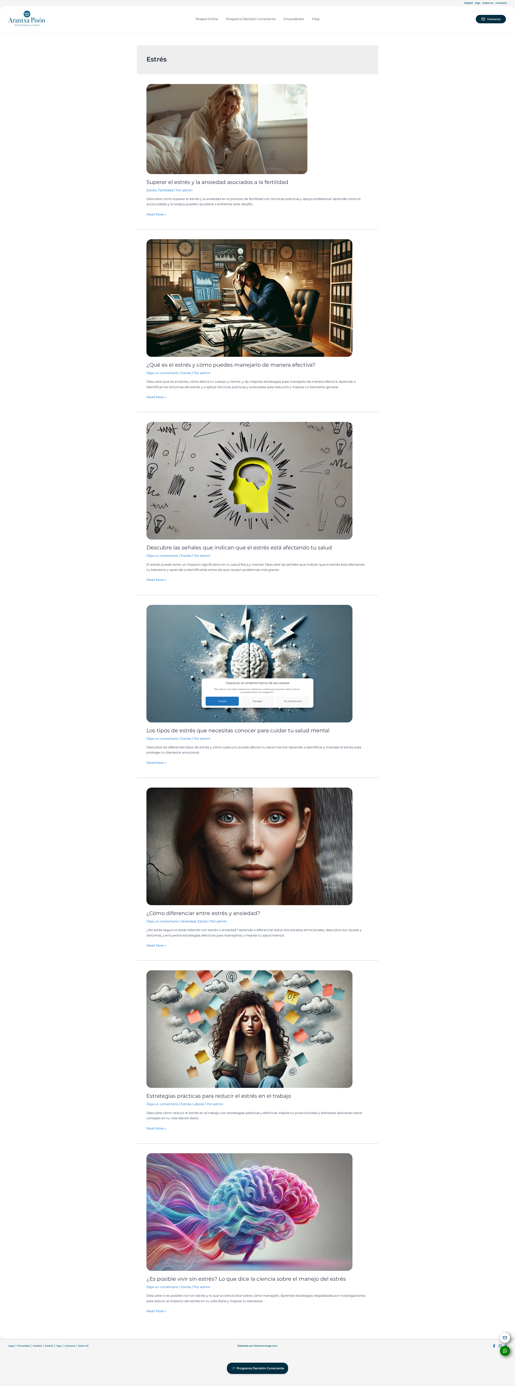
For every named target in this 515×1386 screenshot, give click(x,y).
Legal (11, 1345)
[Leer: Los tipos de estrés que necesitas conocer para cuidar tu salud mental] (249, 663)
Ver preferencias (293, 701)
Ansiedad (188, 921)
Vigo (477, 2)
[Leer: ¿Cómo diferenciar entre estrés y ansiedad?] (249, 846)
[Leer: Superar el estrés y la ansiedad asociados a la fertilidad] (226, 129)
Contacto (501, 2)
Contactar (494, 19)
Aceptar (222, 701)
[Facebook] (494, 1346)
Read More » (156, 214)
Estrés (151, 190)
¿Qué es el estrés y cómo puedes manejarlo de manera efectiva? (230, 365)
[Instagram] (500, 1346)
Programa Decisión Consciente (260, 1368)
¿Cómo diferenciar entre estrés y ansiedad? (203, 913)
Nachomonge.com (265, 1345)
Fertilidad (165, 190)
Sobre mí (487, 2)
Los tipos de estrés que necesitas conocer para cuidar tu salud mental (238, 730)
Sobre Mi (83, 1345)
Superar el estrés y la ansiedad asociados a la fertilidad (217, 182)
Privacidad (24, 1345)
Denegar (257, 701)
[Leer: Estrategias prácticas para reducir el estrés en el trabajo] (249, 1029)
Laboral (198, 1104)
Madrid (468, 2)
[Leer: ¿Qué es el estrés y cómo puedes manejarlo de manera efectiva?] (249, 298)
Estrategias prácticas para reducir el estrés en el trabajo (218, 1096)
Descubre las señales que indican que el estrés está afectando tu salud (239, 547)
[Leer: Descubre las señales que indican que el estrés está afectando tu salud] (249, 480)
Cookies (37, 1345)
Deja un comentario (162, 373)
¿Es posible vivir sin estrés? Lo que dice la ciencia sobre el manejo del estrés (246, 1279)
